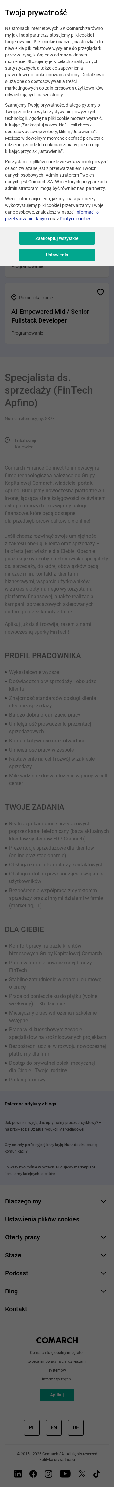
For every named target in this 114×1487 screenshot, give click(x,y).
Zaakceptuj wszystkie (57, 238)
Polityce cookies (75, 218)
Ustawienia (57, 254)
